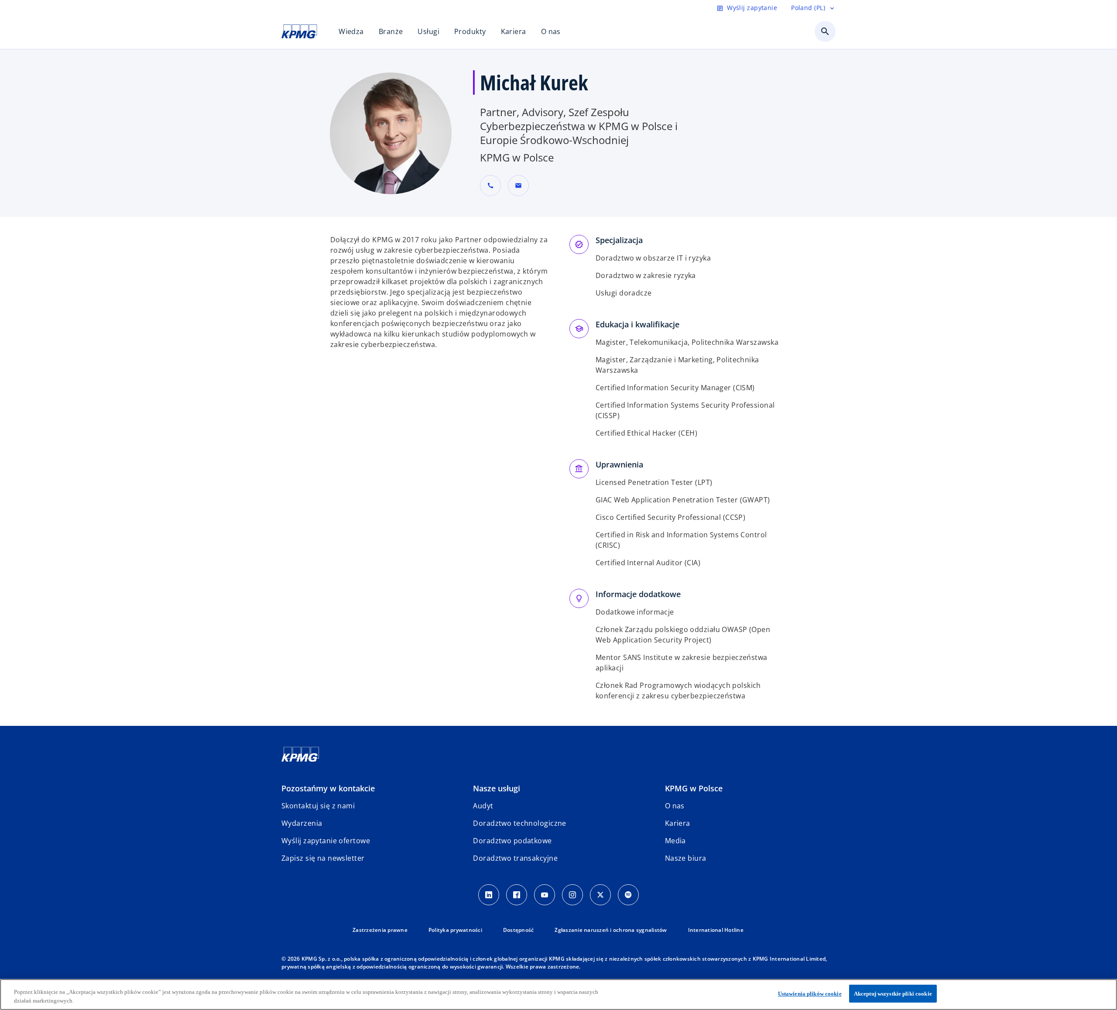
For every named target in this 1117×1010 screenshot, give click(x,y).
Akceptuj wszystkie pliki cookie (893, 993)
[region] (558, 994)
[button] (518, 185)
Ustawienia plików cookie (810, 993)
